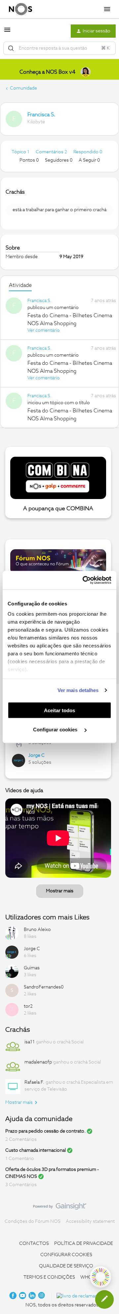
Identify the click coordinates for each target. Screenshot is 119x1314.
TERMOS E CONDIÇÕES (49, 1277)
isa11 (29, 1042)
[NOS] (20, 9)
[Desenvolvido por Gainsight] (59, 1208)
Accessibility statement (90, 1221)
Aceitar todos (59, 710)
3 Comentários (21, 1184)
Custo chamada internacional (35, 1150)
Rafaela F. (34, 1082)
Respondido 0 (87, 152)
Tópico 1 (21, 152)
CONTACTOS (34, 1243)
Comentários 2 (52, 152)
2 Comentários (21, 1139)
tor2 (28, 1006)
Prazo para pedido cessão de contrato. (45, 1131)
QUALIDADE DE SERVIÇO (66, 1266)
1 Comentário (19, 1158)
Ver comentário (43, 330)
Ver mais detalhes (78, 690)
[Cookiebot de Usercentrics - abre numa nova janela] (84, 580)
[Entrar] (11, 48)
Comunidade (23, 88)
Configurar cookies (56, 729)
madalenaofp (38, 1062)
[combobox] (59, 48)
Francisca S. (41, 114)
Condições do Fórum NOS (32, 1221)
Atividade (20, 285)
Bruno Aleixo (37, 929)
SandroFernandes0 (43, 987)
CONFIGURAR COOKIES (66, 1255)
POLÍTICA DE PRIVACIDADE (83, 1243)
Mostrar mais (59, 891)
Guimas (32, 968)
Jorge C (36, 755)
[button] (7, 32)
